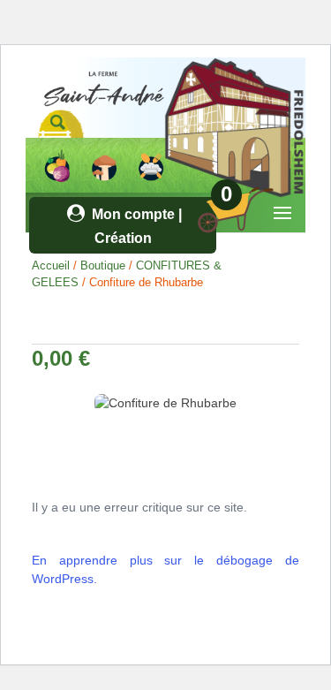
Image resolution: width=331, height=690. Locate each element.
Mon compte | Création (135, 226)
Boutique (102, 265)
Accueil (51, 265)
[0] (224, 229)
